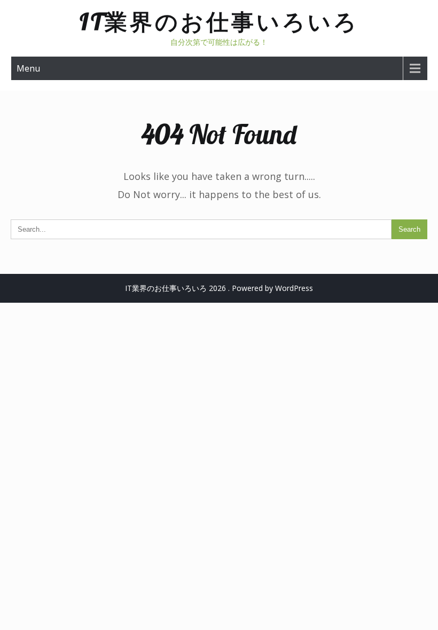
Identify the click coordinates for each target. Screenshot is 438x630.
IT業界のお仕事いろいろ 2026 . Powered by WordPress (219, 288)
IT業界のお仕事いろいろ (219, 21)
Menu (28, 68)
